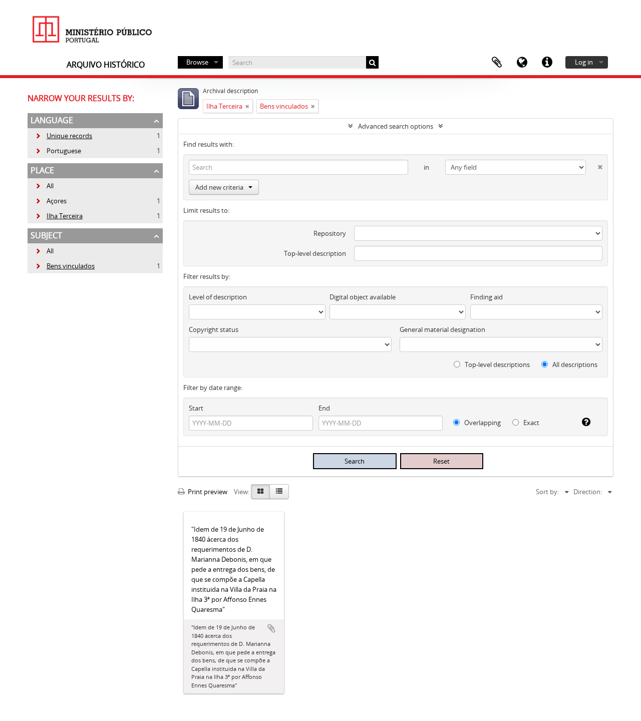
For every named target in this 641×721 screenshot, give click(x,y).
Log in (584, 62)
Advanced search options (395, 126)
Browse (197, 62)
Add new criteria (219, 187)
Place (42, 170)
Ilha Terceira (59, 215)
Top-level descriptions (496, 364)
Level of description (218, 296)
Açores (51, 200)
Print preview (206, 491)
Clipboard (496, 62)
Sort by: (547, 491)
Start (196, 408)
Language (521, 62)
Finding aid (486, 296)
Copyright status (213, 329)
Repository (329, 233)
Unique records (63, 135)
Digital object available (363, 296)
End (324, 408)
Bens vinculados (65, 265)
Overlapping (482, 422)
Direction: (587, 491)
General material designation (442, 329)
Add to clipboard (271, 628)
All (50, 185)
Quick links (546, 62)
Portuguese (58, 150)
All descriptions (574, 364)
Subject (46, 235)
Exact (530, 422)
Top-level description (315, 253)
